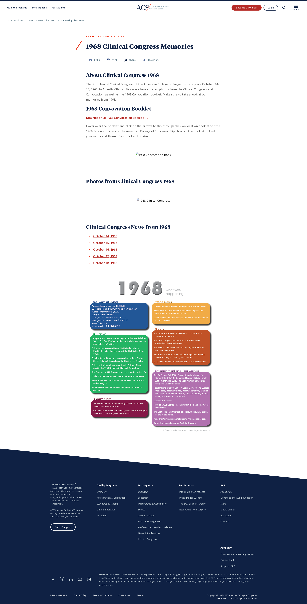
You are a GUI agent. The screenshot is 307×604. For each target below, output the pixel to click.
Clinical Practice (146, 515)
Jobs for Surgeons (147, 539)
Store (223, 503)
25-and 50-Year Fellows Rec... (42, 20)
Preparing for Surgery (190, 497)
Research (101, 515)
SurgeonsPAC (227, 566)
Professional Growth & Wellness (155, 527)
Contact (224, 521)
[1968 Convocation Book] (153, 155)
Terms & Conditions (102, 595)
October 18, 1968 (105, 263)
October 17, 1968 (105, 256)
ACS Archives (17, 20)
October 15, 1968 (105, 243)
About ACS (226, 491)
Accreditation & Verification (111, 497)
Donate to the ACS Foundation (236, 497)
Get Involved (227, 560)
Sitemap (140, 595)
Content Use (124, 595)
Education (143, 497)
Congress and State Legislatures (237, 554)
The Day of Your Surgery (192, 503)
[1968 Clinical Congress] (153, 200)
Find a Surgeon (63, 527)
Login (271, 7)
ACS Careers (227, 515)
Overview (101, 491)
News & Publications (149, 533)
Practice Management (149, 521)
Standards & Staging (107, 503)
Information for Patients (192, 491)
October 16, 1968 (105, 249)
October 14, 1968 (105, 236)
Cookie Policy (80, 595)
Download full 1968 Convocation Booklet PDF (118, 118)
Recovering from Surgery (192, 509)
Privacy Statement (58, 595)
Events (141, 509)
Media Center (227, 509)
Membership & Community (152, 503)
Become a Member (246, 7)
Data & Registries (106, 509)
